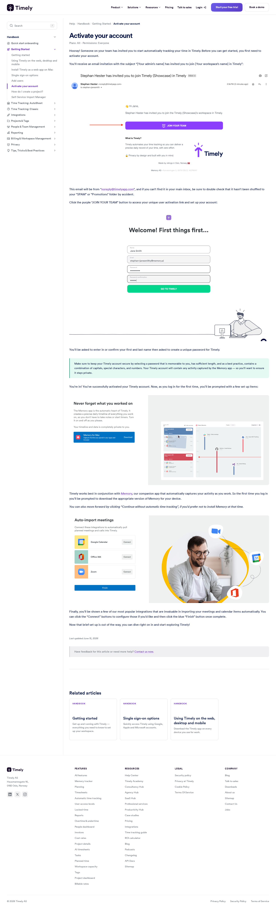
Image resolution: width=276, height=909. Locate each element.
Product (115, 7)
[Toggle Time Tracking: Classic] (55, 109)
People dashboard (84, 826)
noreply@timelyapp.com (117, 189)
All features (81, 775)
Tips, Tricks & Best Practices (27, 150)
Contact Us (231, 803)
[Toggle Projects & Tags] (55, 121)
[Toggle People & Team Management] (55, 127)
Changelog (131, 855)
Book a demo (256, 7)
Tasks (78, 855)
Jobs (227, 809)
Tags (77, 872)
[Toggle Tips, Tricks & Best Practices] (55, 150)
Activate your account (24, 86)
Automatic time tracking (88, 798)
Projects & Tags (20, 121)
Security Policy (238, 901)
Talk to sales (184, 7)
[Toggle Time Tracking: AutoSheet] (55, 103)
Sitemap (129, 866)
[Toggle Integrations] (55, 115)
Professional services (136, 803)
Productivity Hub (134, 809)
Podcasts (130, 849)
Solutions (132, 7)
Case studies (132, 815)
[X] (17, 794)
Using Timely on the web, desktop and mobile (34, 62)
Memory (126, 493)
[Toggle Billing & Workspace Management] (55, 138)
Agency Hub (132, 792)
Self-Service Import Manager (28, 97)
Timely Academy (134, 781)
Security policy (183, 775)
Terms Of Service (184, 792)
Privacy (15, 144)
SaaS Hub (130, 798)
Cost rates (80, 838)
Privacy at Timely (184, 781)
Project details (82, 843)
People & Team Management (28, 127)
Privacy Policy (218, 901)
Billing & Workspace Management (31, 138)
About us (230, 792)
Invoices (79, 832)
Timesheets (81, 792)
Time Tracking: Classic (24, 109)
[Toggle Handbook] (55, 37)
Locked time (81, 809)
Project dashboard (85, 878)
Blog (127, 843)
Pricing (169, 7)
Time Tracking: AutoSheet (26, 103)
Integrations (18, 115)
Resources (152, 7)
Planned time (82, 860)
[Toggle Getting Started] (55, 49)
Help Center (131, 775)
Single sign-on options (24, 75)
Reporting (17, 133)
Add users (17, 80)
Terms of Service (260, 901)
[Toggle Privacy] (55, 144)
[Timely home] (19, 7)
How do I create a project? (27, 91)
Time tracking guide (136, 832)
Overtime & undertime (87, 821)
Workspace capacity (86, 866)
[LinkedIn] (10, 794)
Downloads (231, 786)
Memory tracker (84, 781)
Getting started (20, 55)
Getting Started (20, 49)
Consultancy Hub (134, 786)
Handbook (13, 37)
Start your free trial (227, 7)
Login (199, 7)
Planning (79, 786)
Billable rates (82, 883)
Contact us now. (144, 651)
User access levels (85, 803)
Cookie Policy (182, 786)
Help (72, 23)
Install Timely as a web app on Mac (32, 69)
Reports (79, 815)
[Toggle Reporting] (55, 132)
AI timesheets (82, 849)
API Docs (130, 860)
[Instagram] (25, 794)
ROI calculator (132, 838)
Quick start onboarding (24, 43)
